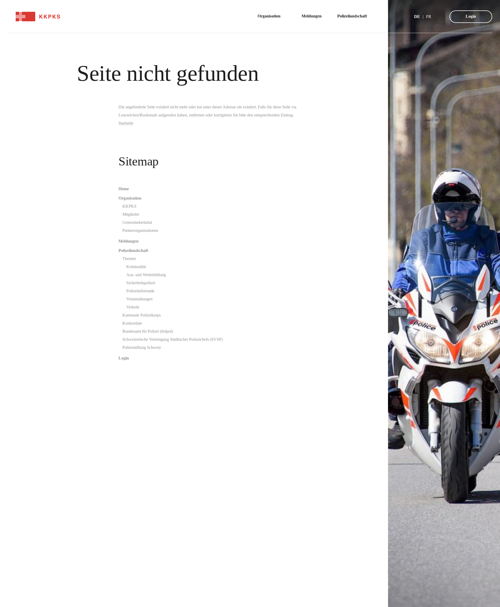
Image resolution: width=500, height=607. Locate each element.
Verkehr (132, 307)
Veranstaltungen (139, 299)
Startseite (125, 123)
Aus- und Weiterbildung (146, 274)
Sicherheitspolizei (140, 283)
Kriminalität (136, 266)
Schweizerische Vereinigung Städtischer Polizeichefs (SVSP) (172, 339)
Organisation (129, 198)
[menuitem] (272, 16)
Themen (129, 258)
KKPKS (129, 206)
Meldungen (128, 241)
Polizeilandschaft (133, 250)
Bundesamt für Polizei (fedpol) (147, 331)
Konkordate (132, 323)
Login (471, 16)
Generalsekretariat (137, 222)
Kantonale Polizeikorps (141, 315)
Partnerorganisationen (140, 230)
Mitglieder (130, 214)
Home (123, 189)
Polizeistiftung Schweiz (141, 347)
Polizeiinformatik (140, 291)
